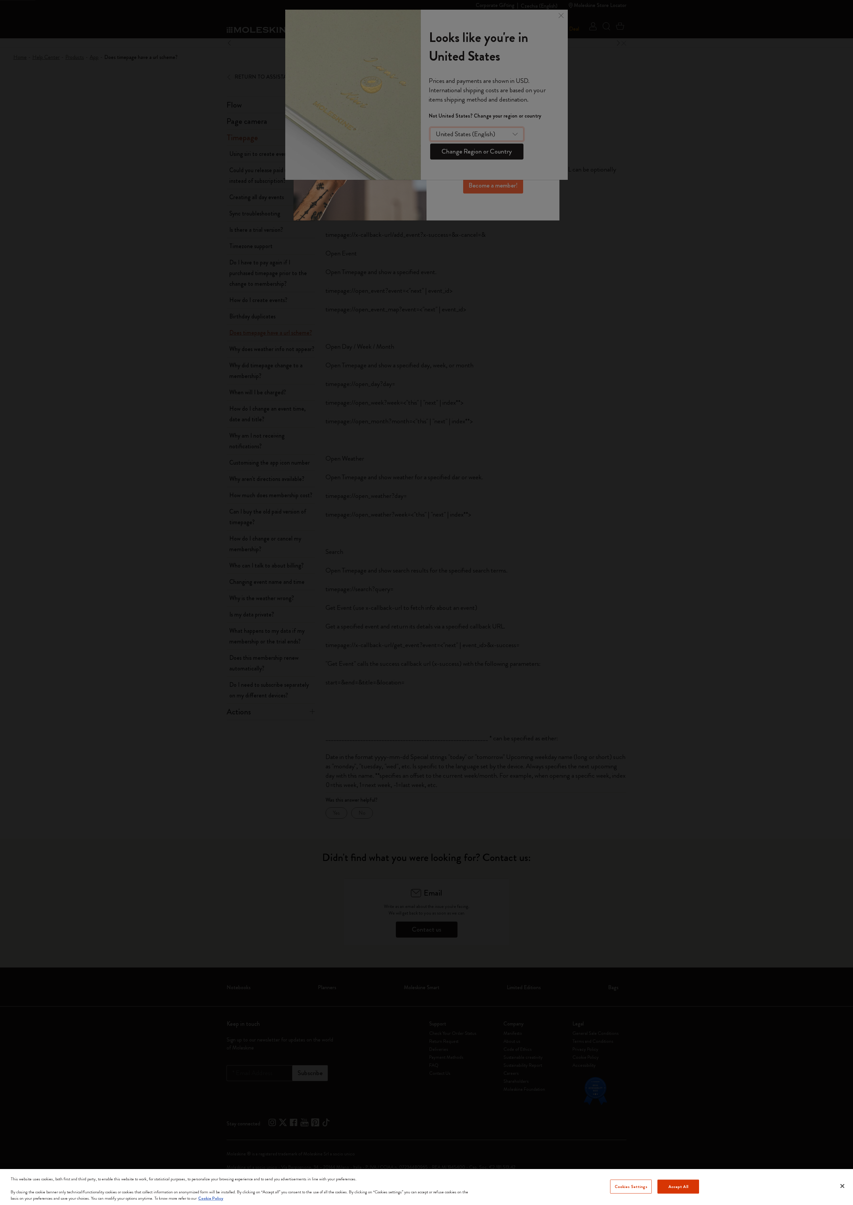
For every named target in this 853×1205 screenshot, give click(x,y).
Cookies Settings (631, 1186)
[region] (426, 1187)
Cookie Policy (210, 1198)
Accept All (678, 1186)
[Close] (842, 1186)
